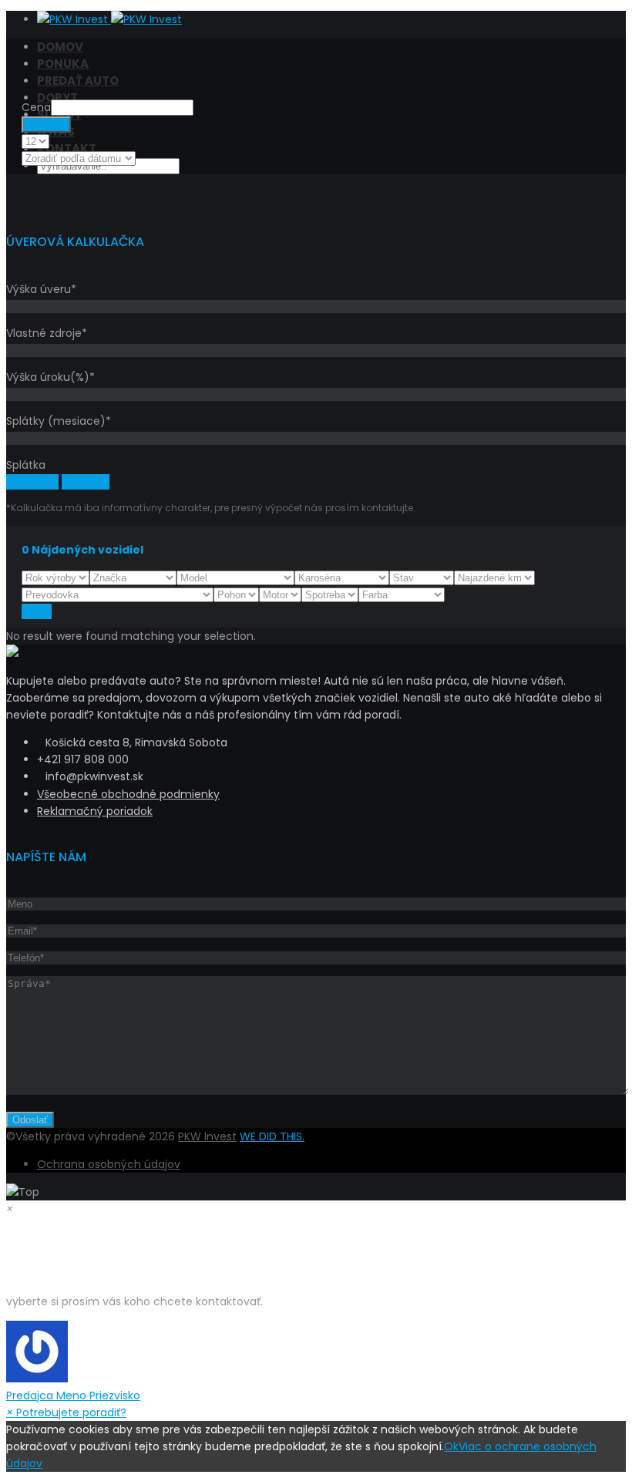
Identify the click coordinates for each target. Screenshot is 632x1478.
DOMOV (60, 47)
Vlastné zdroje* (46, 333)
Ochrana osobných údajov (108, 1164)
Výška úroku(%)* (50, 377)
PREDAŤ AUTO (78, 80)
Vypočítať (32, 482)
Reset (37, 611)
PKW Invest (207, 1136)
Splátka (25, 465)
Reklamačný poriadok (95, 811)
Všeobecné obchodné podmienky (128, 794)
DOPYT (57, 97)
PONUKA (63, 64)
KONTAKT (66, 148)
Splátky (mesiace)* (58, 421)
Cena (36, 107)
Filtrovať (46, 124)
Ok (451, 1446)
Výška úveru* (41, 289)
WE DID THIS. (272, 1136)
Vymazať (85, 482)
